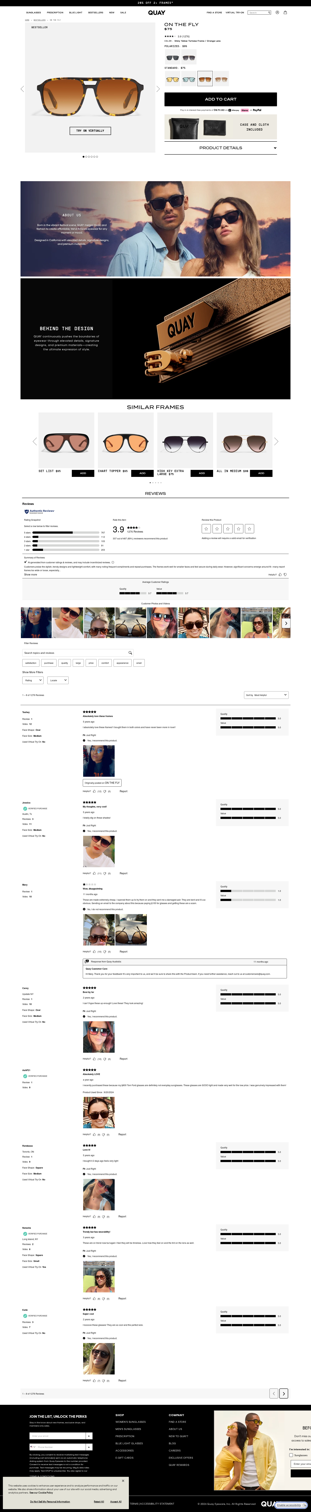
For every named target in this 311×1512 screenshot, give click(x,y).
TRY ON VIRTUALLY (90, 131)
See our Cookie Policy (41, 1492)
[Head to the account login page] (277, 13)
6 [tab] (97, 156)
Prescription (125, 1436)
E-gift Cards (125, 1457)
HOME (27, 20)
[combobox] (258, 12)
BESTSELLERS (40, 20)
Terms (134, 1503)
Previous (22, 89)
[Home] (157, 12)
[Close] (123, 1481)
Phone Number (40, 1440)
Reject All (99, 1501)
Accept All (115, 1501)
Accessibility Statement (157, 1503)
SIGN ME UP (272, 1473)
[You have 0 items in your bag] (286, 13)
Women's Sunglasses (131, 1421)
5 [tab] (94, 156)
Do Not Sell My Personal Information (50, 1501)
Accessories (125, 1450)
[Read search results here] (269, 13)
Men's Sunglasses (128, 1429)
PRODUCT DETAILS (220, 148)
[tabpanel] (90, 87)
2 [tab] (86, 156)
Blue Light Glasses (129, 1443)
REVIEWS (155, 493)
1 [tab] (83, 156)
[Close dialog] (303, 1415)
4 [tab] (91, 156)
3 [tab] (89, 156)
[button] (150, 482)
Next (158, 89)
